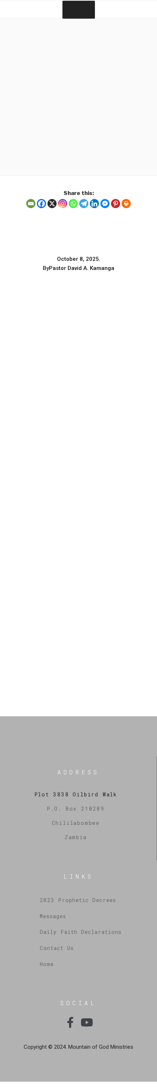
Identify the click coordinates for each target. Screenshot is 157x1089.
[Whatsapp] (73, 203)
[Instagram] (62, 203)
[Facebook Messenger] (105, 203)
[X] (52, 203)
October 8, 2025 (78, 259)
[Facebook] (41, 203)
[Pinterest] (115, 203)
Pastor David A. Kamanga (81, 268)
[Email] (30, 203)
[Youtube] (86, 1022)
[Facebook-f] (70, 1022)
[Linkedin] (94, 203)
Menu (82, 10)
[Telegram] (83, 203)
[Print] (126, 203)
